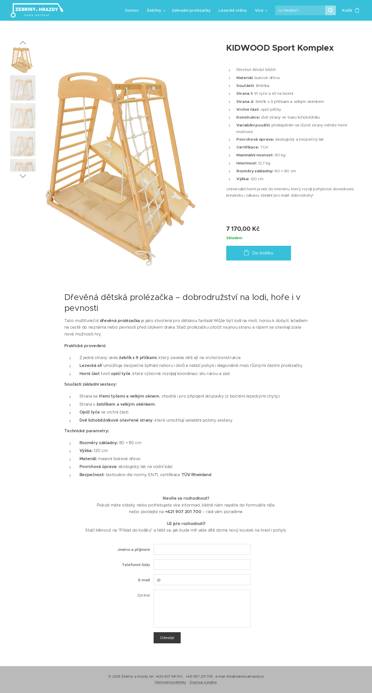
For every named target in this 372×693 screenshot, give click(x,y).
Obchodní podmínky (170, 682)
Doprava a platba (203, 682)
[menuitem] (133, 10)
